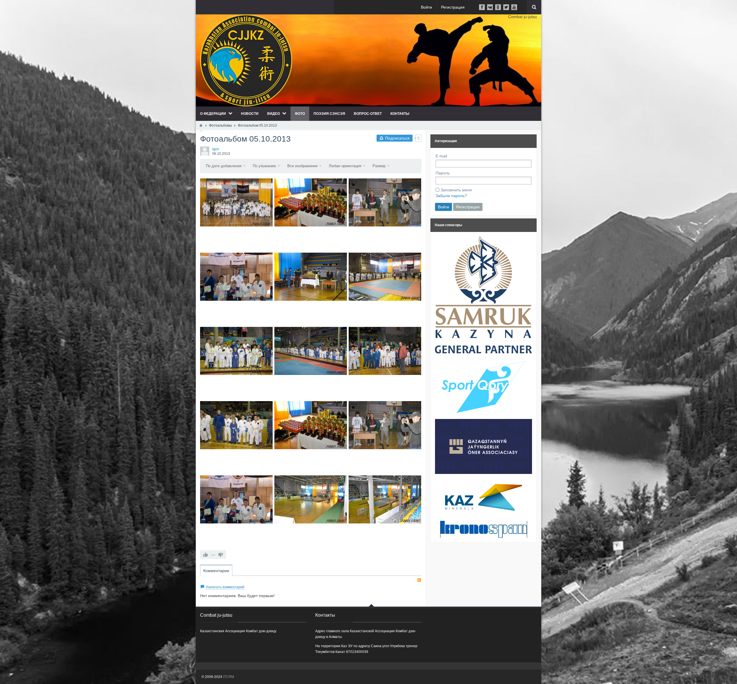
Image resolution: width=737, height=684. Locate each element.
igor (215, 148)
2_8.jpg (385, 214)
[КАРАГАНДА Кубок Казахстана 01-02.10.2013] (385, 499)
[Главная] (201, 125)
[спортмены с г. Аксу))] (236, 277)
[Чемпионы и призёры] (236, 499)
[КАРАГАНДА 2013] (310, 499)
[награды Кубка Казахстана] (310, 425)
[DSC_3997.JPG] (310, 202)
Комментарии (216, 570)
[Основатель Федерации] (385, 425)
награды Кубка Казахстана (310, 437)
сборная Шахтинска (385, 363)
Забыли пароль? (451, 195)
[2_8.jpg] (385, 202)
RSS (419, 580)
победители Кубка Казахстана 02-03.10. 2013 (236, 214)
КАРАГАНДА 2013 (310, 511)
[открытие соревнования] (236, 351)
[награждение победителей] (310, 277)
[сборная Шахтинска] (385, 351)
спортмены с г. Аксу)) (236, 288)
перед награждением (310, 363)
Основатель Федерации (385, 437)
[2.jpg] (236, 425)
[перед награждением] (310, 351)
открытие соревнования (236, 363)
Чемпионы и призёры (236, 511)
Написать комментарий (225, 587)
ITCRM (228, 677)
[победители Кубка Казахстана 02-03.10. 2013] (236, 202)
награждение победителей (310, 288)
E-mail (441, 156)
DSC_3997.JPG (310, 214)
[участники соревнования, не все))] (385, 277)
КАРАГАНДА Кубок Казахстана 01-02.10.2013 (385, 511)
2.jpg (236, 437)
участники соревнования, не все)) (385, 288)
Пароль (443, 173)
